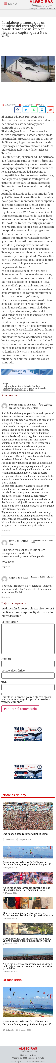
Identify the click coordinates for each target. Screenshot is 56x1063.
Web (4, 682)
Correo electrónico (13, 670)
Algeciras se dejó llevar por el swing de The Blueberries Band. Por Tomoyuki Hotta (26, 889)
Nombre (6, 659)
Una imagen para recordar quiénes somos (26, 834)
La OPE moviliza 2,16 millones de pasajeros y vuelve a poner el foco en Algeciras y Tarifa (27, 939)
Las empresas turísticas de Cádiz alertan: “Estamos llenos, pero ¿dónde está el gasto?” (27, 863)
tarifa (21, 386)
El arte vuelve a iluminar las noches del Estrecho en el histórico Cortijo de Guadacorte (28, 914)
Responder (5, 530)
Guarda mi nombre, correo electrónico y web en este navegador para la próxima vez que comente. (26, 699)
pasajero (18, 390)
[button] (17, 109)
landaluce (37, 386)
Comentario (10, 622)
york (43, 388)
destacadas (8, 388)
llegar (25, 390)
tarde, (32, 390)
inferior (28, 386)
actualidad (8, 390)
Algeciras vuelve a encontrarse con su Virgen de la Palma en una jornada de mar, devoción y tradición (27, 966)
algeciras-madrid (32, 388)
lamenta (19, 388)
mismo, (13, 386)
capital (6, 386)
